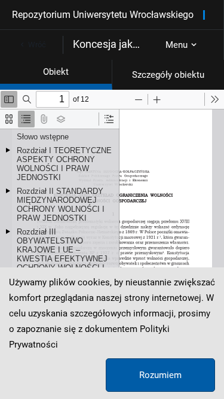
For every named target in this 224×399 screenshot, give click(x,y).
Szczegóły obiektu (168, 74)
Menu (176, 44)
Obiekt (56, 71)
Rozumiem (160, 375)
